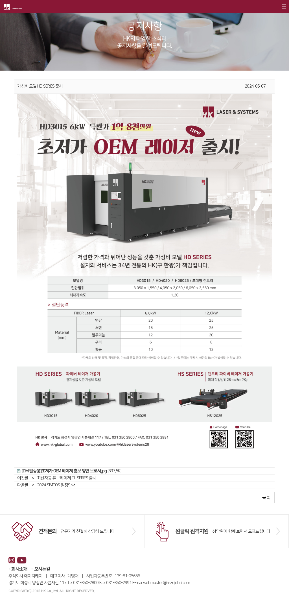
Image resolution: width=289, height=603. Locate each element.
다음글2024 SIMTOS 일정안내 (46, 485)
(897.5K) (71, 471)
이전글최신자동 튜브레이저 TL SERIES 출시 (56, 478)
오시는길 (42, 569)
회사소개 (19, 569)
